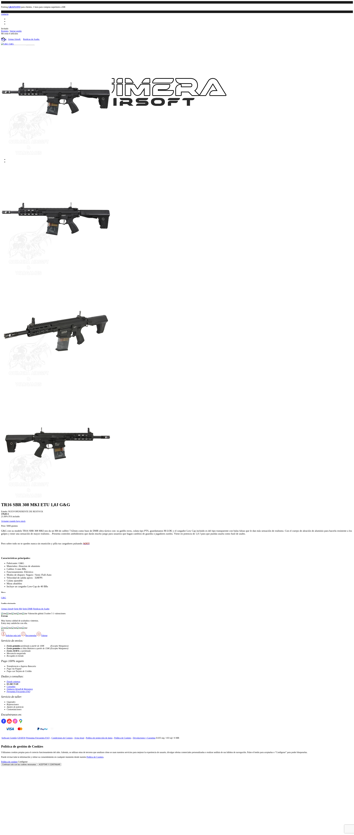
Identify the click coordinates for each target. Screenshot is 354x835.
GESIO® (21, 738)
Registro (4, 31)
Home (3, 39)
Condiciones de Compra (62, 738)
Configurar (23, 762)
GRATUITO (14, 7)
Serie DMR (28, 609)
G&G (3, 598)
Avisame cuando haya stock (13, 521)
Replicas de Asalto (41, 609)
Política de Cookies (122, 738)
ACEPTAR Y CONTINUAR (49, 764)
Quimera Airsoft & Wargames (20, 689)
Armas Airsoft (7, 609)
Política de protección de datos (99, 738)
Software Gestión (9, 738)
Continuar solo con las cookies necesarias (19, 764)
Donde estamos (13, 681)
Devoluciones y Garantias (144, 738)
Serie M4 (18, 609)
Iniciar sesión (16, 31)
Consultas (11, 686)
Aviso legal (79, 738)
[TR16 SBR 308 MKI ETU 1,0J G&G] (56, 155)
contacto (4, 14)
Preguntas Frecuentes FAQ (18, 691)
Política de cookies (9, 762)
